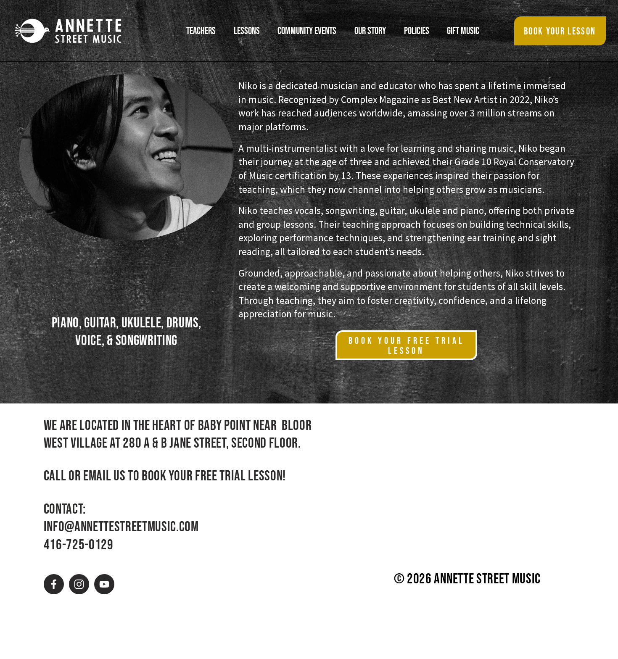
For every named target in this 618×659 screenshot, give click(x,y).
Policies (416, 30)
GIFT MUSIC (463, 30)
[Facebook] (54, 584)
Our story (370, 30)
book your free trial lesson (407, 345)
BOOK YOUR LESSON (560, 31)
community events (306, 30)
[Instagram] (79, 584)
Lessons (247, 30)
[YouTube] (104, 584)
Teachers (201, 30)
